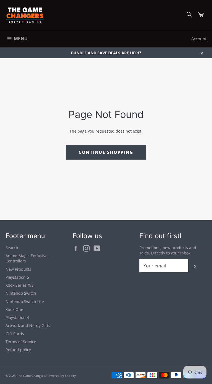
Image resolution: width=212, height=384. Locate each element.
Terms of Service (21, 341)
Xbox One (14, 309)
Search (12, 247)
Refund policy (18, 349)
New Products (18, 269)
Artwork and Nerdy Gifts (28, 325)
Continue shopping (106, 152)
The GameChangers (31, 376)
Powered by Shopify (61, 376)
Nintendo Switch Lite (25, 301)
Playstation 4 (17, 317)
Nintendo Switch (21, 293)
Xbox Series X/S (20, 285)
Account (198, 38)
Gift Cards (15, 333)
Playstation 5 (17, 277)
